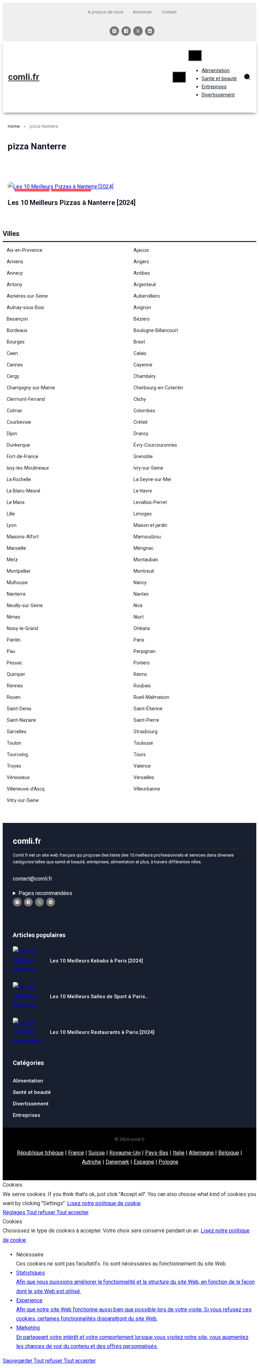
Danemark (117, 1162)
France (76, 1153)
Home (14, 126)
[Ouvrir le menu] (179, 77)
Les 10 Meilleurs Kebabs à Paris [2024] (96, 961)
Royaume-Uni (125, 1153)
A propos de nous (105, 11)
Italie (178, 1153)
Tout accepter (73, 1212)
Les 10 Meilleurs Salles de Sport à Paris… (99, 996)
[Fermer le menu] (195, 55)
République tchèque (40, 1153)
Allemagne (201, 1153)
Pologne (168, 1162)
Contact (169, 11)
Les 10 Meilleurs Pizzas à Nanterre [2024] (72, 203)
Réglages (15, 1212)
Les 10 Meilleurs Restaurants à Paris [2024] (102, 1032)
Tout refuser (42, 1212)
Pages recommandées (45, 893)
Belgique (228, 1153)
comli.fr (23, 77)
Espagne (144, 1162)
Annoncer (142, 11)
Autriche (91, 1162)
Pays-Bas (156, 1153)
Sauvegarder (18, 1361)
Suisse (96, 1153)
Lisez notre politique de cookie (104, 1203)
